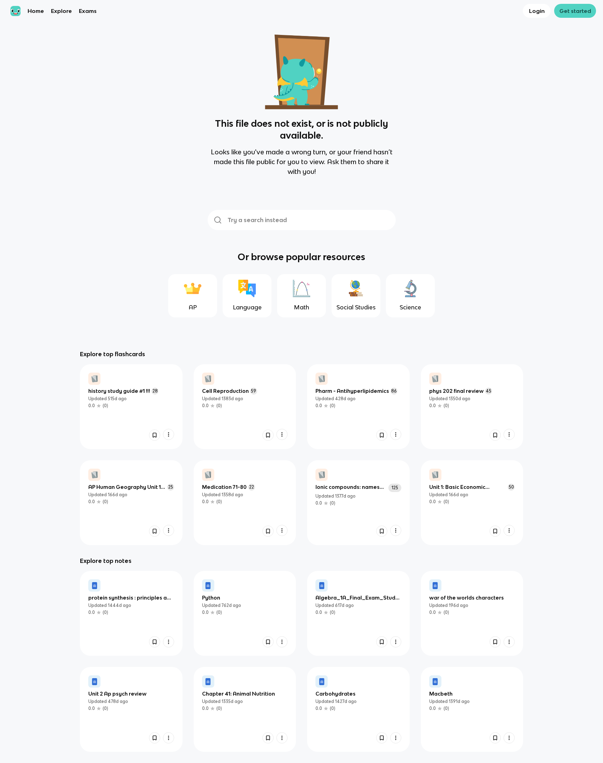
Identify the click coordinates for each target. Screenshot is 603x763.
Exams (88, 11)
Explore (61, 11)
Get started (575, 11)
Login (537, 11)
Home (36, 11)
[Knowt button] (154, 435)
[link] (131, 406)
